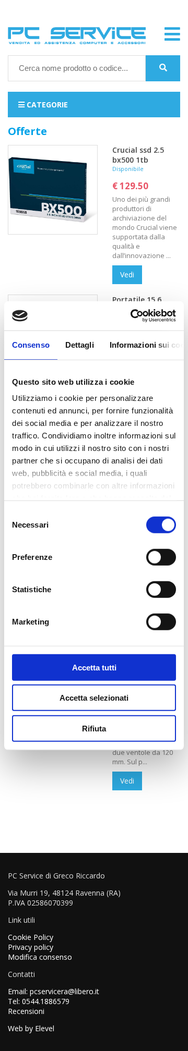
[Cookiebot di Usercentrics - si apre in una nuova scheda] (132, 316)
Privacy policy (30, 947)
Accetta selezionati (94, 697)
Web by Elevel (31, 1028)
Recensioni (26, 1011)
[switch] (161, 556)
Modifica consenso (40, 957)
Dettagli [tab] (79, 344)
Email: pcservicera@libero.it (53, 991)
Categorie (46, 104)
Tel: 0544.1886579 (38, 1001)
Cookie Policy (30, 937)
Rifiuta (94, 728)
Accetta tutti (94, 667)
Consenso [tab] (31, 344)
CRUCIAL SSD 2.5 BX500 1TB (138, 155)
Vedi (127, 274)
